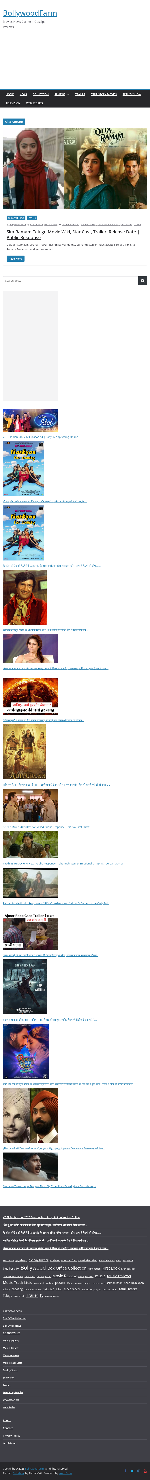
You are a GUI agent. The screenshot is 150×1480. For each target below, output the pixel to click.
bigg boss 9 (128, 1260)
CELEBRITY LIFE (11, 1333)
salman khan (114, 1283)
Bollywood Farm (18, 224)
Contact (8, 1428)
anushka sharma (107, 1260)
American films (69, 1260)
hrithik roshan (128, 1268)
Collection (41, 94)
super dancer (72, 1289)
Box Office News (16, 218)
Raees (70, 1283)
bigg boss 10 (11, 1268)
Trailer (80, 94)
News (23, 94)
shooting (17, 1289)
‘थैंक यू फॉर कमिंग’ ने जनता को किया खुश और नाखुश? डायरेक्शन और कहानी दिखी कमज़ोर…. (45, 501)
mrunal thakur (88, 224)
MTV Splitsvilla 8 (85, 1276)
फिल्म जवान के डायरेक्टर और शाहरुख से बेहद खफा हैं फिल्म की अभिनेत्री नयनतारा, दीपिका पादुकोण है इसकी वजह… (55, 668)
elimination (94, 1268)
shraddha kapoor (33, 1289)
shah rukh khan (134, 1283)
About (7, 1420)
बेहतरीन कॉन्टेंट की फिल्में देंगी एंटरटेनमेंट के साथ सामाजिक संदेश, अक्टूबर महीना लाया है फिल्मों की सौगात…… (52, 565)
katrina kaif (30, 1276)
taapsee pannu (110, 1289)
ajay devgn (21, 1260)
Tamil (122, 1289)
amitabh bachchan (87, 1260)
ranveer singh (82, 1283)
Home (10, 94)
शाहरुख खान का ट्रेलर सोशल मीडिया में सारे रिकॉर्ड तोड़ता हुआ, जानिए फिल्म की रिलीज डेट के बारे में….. (50, 1019)
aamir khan (8, 1260)
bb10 (118, 1260)
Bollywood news (12, 1310)
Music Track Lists (17, 1282)
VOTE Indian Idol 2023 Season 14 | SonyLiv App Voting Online (40, 437)
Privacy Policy (11, 1435)
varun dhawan (52, 1296)
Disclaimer (9, 1443)
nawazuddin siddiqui (43, 1283)
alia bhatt (55, 1260)
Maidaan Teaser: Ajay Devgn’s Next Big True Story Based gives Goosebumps (49, 1186)
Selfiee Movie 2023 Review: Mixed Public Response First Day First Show (46, 827)
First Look (111, 1268)
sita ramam (126, 224)
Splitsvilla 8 (48, 1289)
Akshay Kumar (38, 1260)
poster (60, 1282)
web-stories (34, 103)
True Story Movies (104, 94)
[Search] (142, 280)
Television (13, 103)
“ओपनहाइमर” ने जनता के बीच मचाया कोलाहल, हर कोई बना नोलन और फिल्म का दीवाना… (43, 720)
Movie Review (64, 1275)
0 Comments (50, 224)
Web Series (9, 1407)
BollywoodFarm (30, 13)
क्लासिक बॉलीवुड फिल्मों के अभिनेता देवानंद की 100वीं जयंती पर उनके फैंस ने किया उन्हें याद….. (46, 630)
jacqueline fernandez (13, 1276)
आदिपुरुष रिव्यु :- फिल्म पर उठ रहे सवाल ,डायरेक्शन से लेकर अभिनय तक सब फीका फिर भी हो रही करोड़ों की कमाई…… (56, 784)
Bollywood (33, 1267)
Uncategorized (11, 1399)
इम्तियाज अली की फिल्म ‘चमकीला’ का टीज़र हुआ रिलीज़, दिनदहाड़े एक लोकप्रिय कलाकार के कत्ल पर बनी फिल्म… (54, 1148)
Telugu (7, 1296)
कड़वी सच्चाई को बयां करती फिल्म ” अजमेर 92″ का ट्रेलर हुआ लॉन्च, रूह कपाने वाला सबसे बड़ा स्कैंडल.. (50, 955)
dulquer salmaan (70, 224)
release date (98, 1283)
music (100, 1275)
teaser (132, 1289)
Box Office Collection (67, 1268)
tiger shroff (19, 1296)
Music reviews (119, 1275)
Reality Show (132, 94)
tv (41, 1295)
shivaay (6, 1289)
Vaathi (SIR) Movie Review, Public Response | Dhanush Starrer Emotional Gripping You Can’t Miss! (63, 863)
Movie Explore (11, 1340)
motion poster (44, 1276)
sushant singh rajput (91, 1289)
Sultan (59, 1289)
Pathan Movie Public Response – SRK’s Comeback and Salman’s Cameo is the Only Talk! (56, 903)
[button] (67, 94)
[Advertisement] (75, 61)
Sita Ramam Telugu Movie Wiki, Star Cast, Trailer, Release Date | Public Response (73, 234)
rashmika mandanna (108, 224)
